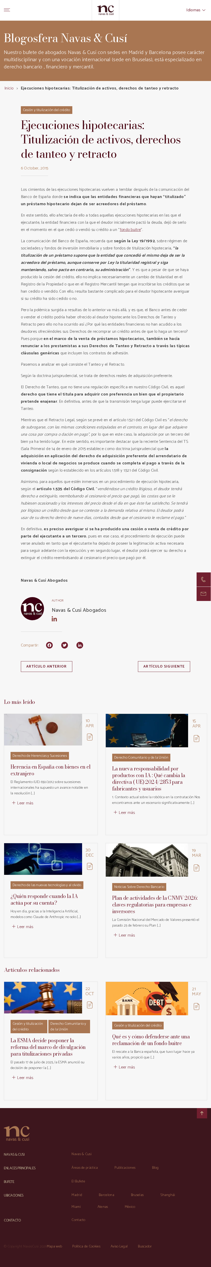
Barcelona (106, 1195)
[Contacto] (204, 579)
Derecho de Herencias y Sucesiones (40, 756)
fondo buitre (130, 229)
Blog (155, 1168)
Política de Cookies (86, 1247)
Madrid (77, 1195)
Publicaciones (125, 1168)
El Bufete (78, 1181)
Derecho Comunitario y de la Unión (141, 758)
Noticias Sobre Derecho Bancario (139, 887)
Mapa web (54, 1247)
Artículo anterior (46, 667)
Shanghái (167, 1195)
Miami (76, 1207)
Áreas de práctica (85, 1168)
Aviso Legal (119, 1247)
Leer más (25, 803)
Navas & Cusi (82, 1154)
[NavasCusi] (105, 10)
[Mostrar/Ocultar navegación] (7, 10)
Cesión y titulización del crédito (46, 110)
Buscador (145, 1247)
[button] (204, 594)
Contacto (78, 1220)
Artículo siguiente (164, 667)
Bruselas (137, 1195)
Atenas (103, 1207)
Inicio (9, 88)
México (130, 1207)
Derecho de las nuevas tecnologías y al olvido (47, 885)
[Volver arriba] (202, 1113)
